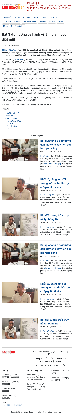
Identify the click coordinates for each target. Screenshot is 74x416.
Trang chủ (7, 17)
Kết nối (60, 22)
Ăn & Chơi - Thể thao (11, 22)
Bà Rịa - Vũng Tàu (9, 50)
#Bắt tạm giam (11, 118)
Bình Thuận (44, 156)
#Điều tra (9, 116)
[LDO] (20, 150)
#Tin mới (8, 129)
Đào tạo (17, 17)
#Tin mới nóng (11, 126)
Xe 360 (52, 22)
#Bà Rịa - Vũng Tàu (12, 113)
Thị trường (54, 17)
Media (5, 26)
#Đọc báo (9, 123)
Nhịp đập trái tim (29, 22)
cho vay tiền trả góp (52, 164)
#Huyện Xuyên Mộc (13, 121)
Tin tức (36, 17)
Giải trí (44, 17)
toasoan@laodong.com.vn (12, 405)
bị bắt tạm (19, 59)
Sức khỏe (42, 22)
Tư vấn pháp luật (17, 26)
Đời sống (26, 17)
